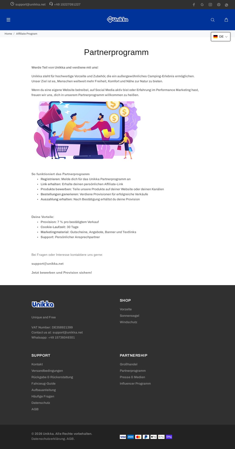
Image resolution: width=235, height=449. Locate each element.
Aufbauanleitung (43, 390)
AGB (35, 409)
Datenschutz (40, 403)
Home (8, 33)
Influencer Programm (135, 383)
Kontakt (37, 364)
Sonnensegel (129, 315)
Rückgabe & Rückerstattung (52, 377)
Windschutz (128, 322)
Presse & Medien (132, 377)
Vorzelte (126, 309)
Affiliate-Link (113, 184)
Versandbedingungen (47, 370)
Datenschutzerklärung (48, 439)
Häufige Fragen (42, 396)
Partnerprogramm (133, 370)
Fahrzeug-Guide (43, 383)
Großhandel (128, 364)
